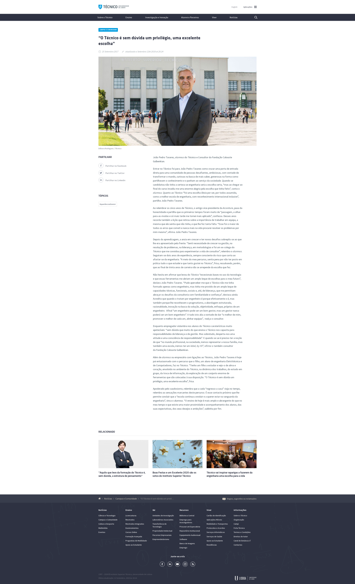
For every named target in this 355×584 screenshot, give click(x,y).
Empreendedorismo (161, 539)
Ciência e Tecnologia (106, 515)
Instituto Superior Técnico (121, 574)
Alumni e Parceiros (190, 17)
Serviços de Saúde (214, 536)
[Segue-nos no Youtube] (177, 564)
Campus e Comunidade (108, 30)
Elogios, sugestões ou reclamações (242, 498)
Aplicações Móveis (214, 519)
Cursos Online (131, 532)
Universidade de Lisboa (142, 574)
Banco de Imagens (187, 543)
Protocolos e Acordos (216, 528)
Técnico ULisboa (113, 7)
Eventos (101, 532)
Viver (214, 17)
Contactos (238, 545)
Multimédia (102, 528)
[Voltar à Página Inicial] (99, 498)
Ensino (128, 17)
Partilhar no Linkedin (115, 180)
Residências (212, 545)
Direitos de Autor (241, 536)
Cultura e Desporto (106, 524)
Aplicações (247, 7)
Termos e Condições (242, 532)
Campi (236, 524)
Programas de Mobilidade (136, 540)
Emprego (183, 547)
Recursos (184, 510)
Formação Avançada (133, 536)
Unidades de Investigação (163, 515)
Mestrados (130, 519)
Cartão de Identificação (216, 515)
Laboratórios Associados (163, 519)
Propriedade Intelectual (162, 531)
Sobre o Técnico (104, 17)
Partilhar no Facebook (115, 165)
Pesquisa (254, 17)
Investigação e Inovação (156, 17)
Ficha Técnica (239, 528)
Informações (240, 510)
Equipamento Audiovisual (190, 535)
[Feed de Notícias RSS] (192, 564)
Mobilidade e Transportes (217, 524)
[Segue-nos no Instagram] (185, 564)
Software (183, 539)
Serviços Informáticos (216, 532)
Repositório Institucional (190, 531)
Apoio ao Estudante (133, 545)
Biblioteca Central (187, 515)
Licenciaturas (130, 515)
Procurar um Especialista (190, 526)
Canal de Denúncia (241, 540)
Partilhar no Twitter (115, 173)
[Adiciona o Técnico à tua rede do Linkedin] (169, 564)
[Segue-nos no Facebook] (162, 564)
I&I (154, 510)
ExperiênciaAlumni (108, 204)
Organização (239, 519)
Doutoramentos (132, 528)
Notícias (234, 17)
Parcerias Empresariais (162, 535)
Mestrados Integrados (134, 524)
